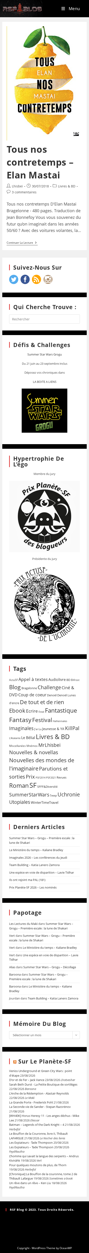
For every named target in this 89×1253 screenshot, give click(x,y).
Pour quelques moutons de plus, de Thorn (37, 1165)
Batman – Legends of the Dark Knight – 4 (36, 1125)
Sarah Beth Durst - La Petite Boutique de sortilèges (43, 1084)
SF (33, 785)
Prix (30, 776)
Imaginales (21, 728)
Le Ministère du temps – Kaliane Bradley (36, 850)
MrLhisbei (49, 745)
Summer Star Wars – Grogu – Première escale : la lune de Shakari (41, 926)
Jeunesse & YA (53, 728)
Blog (15, 687)
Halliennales (60, 721)
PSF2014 (40, 777)
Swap (53, 795)
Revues (61, 777)
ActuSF (13, 680)
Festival (42, 720)
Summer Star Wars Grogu (44, 354)
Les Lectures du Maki (23, 924)
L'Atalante (15, 738)
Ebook (17, 710)
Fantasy (20, 719)
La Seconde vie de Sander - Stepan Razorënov (40, 1107)
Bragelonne (29, 688)
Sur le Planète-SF (44, 1061)
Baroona (15, 974)
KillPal (72, 728)
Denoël (52, 695)
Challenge (49, 687)
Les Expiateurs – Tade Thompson (31, 1147)
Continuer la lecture (22, 243)
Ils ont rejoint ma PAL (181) (27, 880)
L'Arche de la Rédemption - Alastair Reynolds (39, 1093)
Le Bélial (28, 737)
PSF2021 (51, 777)
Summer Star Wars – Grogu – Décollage (49, 967)
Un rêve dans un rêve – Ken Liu (30, 1183)
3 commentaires (24, 192)
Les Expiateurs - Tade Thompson (31, 1142)
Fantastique (61, 710)
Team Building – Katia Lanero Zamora (34, 865)
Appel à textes (33, 679)
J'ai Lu (38, 729)
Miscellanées (17, 746)
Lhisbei (17, 186)
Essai (41, 711)
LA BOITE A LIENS (44, 382)
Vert (12, 936)
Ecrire (32, 711)
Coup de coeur (32, 694)
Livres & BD (66, 186)
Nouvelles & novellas (33, 752)
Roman (19, 786)
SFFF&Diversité (47, 787)
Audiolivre (57, 679)
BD (68, 680)
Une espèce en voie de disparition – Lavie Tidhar (41, 872)
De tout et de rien (42, 702)
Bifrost (75, 680)
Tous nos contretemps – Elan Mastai (40, 162)
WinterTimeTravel (44, 802)
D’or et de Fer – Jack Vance (26, 1080)
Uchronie (69, 794)
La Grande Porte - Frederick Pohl (31, 1102)
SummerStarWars (29, 794)
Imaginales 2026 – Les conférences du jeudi (38, 857)
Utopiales (19, 802)
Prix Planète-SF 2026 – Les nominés (33, 887)
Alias (12, 967)
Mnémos (32, 746)
